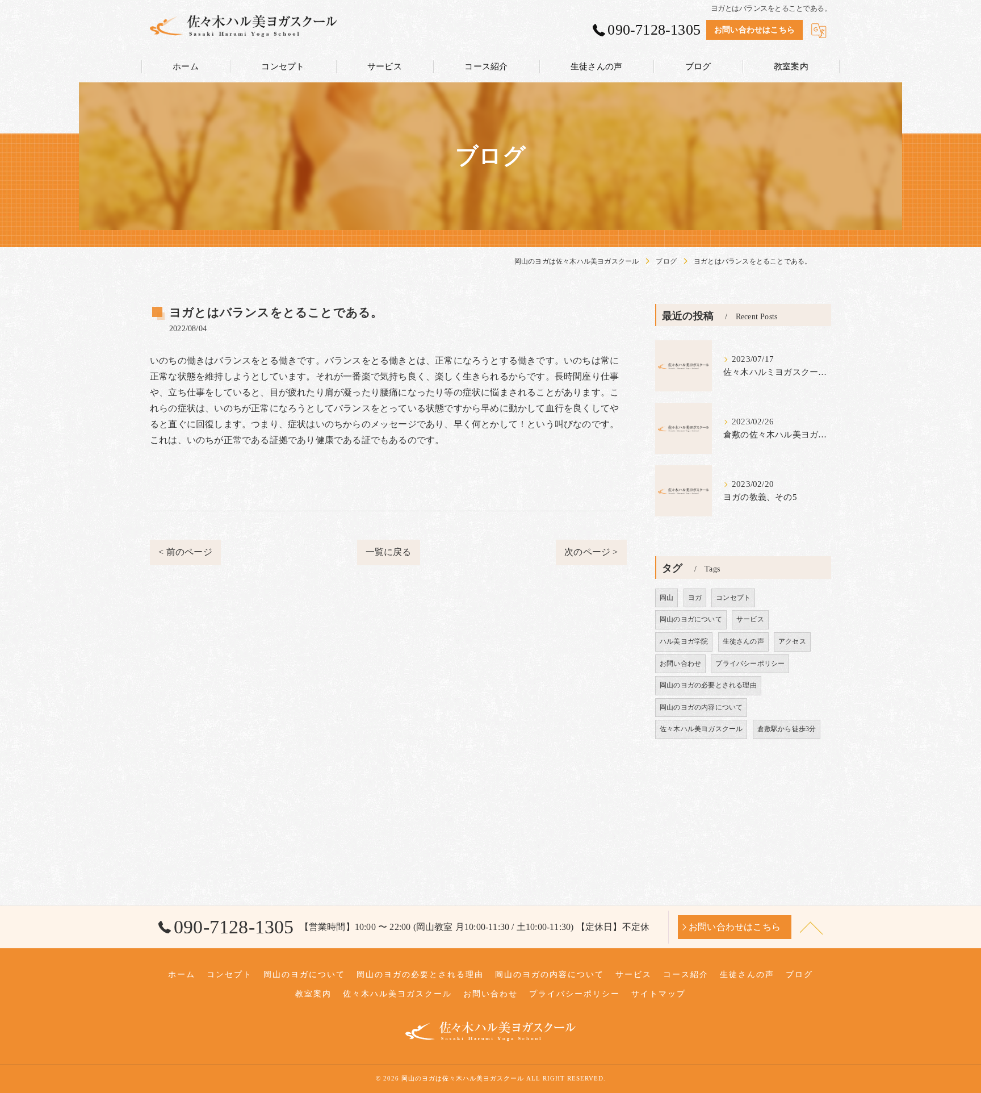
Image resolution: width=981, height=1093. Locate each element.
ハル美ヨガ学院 (684, 641)
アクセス (792, 641)
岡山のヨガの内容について (701, 707)
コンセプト (733, 598)
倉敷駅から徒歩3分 (786, 729)
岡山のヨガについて (691, 619)
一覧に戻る (389, 552)
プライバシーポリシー (750, 664)
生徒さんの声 (743, 641)
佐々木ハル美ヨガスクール (701, 729)
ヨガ (695, 598)
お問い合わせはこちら (754, 30)
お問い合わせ (680, 664)
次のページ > (591, 552)
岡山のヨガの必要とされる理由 (708, 685)
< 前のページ (185, 552)
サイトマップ (658, 994)
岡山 (666, 598)
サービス (750, 619)
